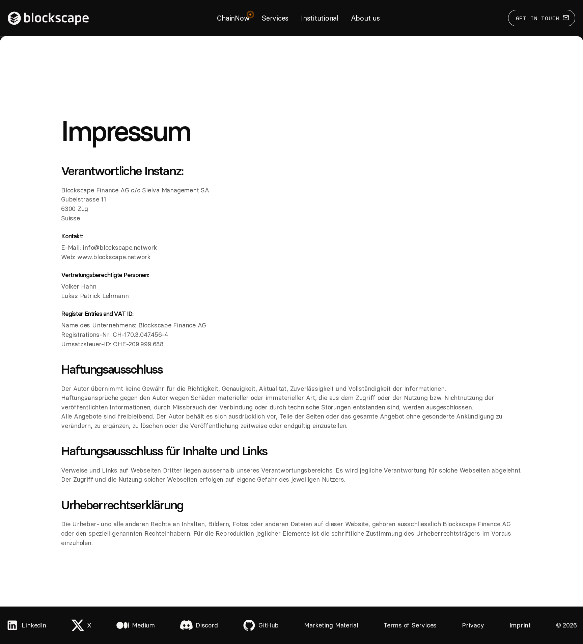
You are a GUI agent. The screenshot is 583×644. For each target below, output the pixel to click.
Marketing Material (331, 625)
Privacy (473, 625)
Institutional (319, 18)
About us (365, 18)
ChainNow (233, 18)
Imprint (520, 625)
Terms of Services (410, 625)
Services (275, 18)
